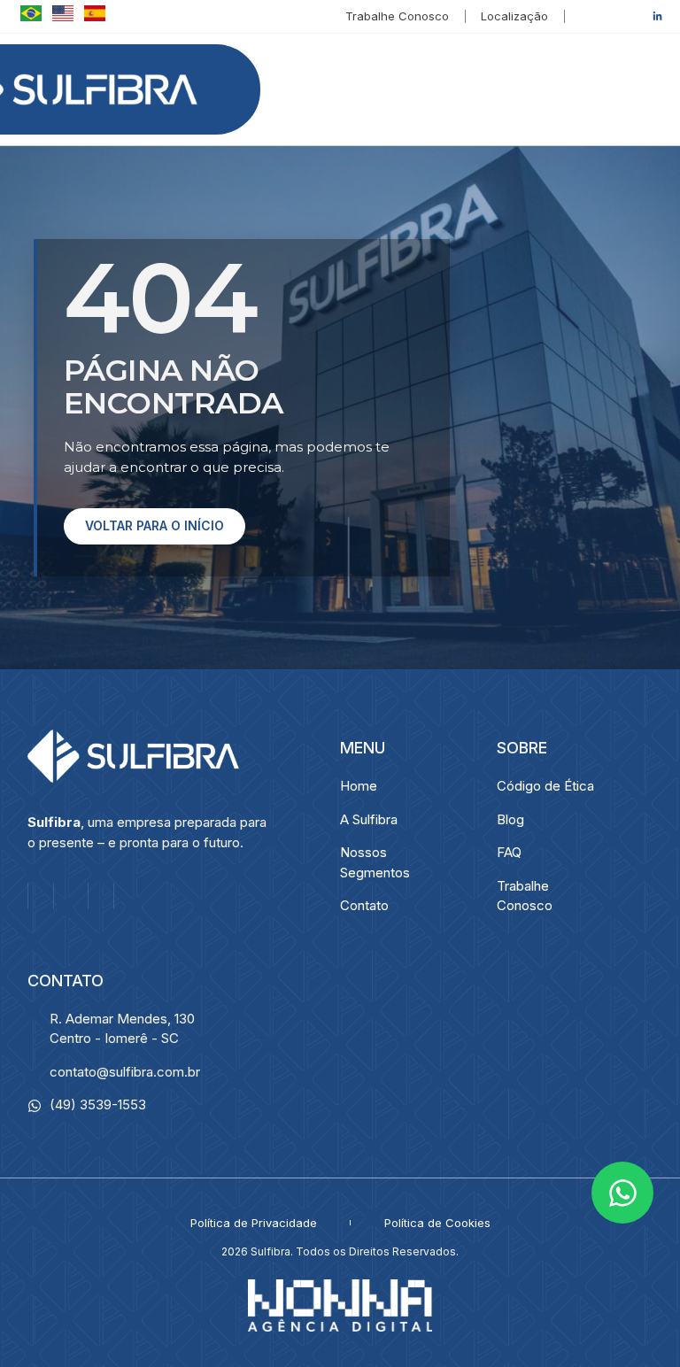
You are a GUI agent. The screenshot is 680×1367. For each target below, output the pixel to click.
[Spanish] (91, 16)
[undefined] (29, 16)
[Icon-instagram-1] (632, 16)
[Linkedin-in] (657, 16)
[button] (642, 89)
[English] (61, 16)
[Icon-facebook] (607, 16)
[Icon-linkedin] (101, 896)
